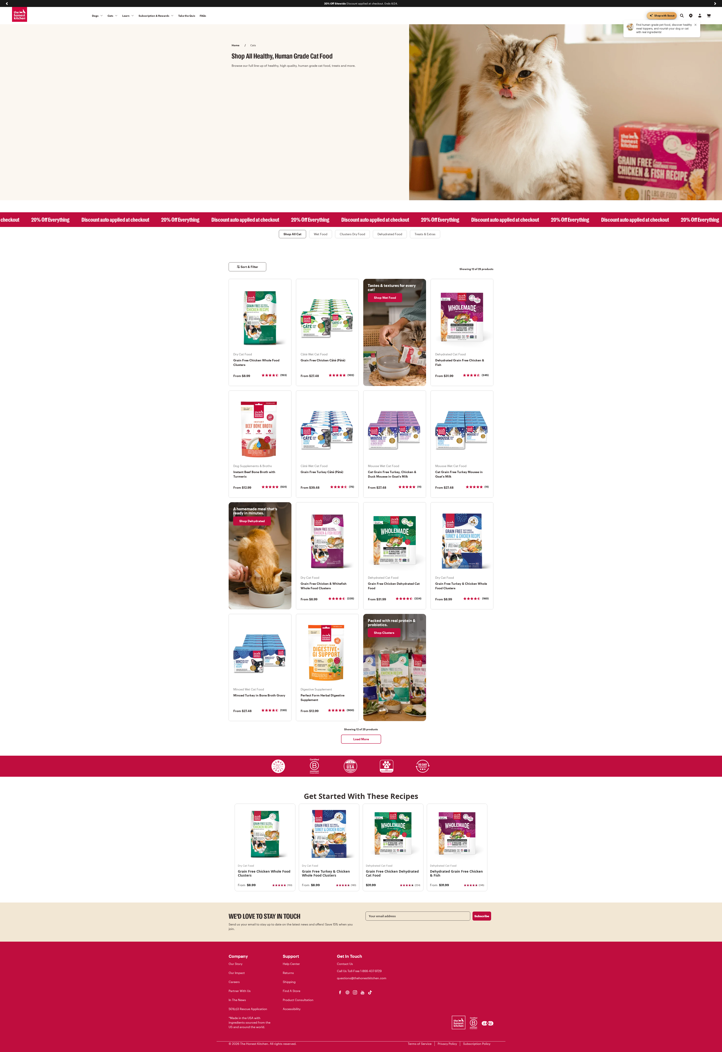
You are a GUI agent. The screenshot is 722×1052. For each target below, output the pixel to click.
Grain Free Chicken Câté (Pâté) (323, 360)
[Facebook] (340, 992)
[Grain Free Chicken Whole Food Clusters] (265, 834)
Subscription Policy (476, 1043)
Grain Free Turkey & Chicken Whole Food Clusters (461, 586)
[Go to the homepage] (19, 14)
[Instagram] (355, 992)
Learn (126, 15)
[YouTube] (362, 992)
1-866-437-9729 (371, 971)
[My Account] (700, 15)
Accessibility (291, 1009)
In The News (237, 1000)
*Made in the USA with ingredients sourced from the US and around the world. (249, 1022)
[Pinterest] (347, 992)
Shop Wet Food (385, 297)
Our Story (235, 964)
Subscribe (481, 916)
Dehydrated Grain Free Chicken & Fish (459, 362)
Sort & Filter (249, 266)
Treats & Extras (425, 234)
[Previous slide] (7, 3)
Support (291, 956)
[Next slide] (715, 3)
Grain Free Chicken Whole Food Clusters (256, 362)
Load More (361, 739)
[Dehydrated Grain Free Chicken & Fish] (457, 834)
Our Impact (237, 973)
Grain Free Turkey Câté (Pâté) (322, 472)
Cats (110, 15)
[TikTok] (370, 992)
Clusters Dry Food (352, 234)
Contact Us (345, 964)
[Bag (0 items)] (709, 15)
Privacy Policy (447, 1043)
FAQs (203, 15)
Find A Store (291, 991)
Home (235, 45)
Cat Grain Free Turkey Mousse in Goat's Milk (459, 474)
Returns (288, 973)
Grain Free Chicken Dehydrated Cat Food (394, 586)
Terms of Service (420, 1043)
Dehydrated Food (390, 234)
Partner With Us (240, 991)
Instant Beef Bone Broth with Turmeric (254, 474)
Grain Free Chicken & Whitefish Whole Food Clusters (324, 586)
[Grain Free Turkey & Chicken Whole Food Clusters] (329, 834)
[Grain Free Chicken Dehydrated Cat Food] (393, 834)
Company (238, 956)
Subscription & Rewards (154, 15)
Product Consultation (298, 1000)
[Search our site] (682, 15)
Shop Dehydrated (252, 521)
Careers (234, 982)
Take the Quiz (186, 15)
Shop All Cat (292, 234)
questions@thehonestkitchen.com (361, 978)
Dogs (95, 15)
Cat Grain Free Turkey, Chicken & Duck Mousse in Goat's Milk (392, 474)
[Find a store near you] (691, 15)
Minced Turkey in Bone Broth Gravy (259, 695)
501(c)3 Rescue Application (248, 1009)
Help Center (291, 964)
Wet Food (320, 234)
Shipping (289, 982)
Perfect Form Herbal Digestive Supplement (322, 697)
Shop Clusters (384, 632)
